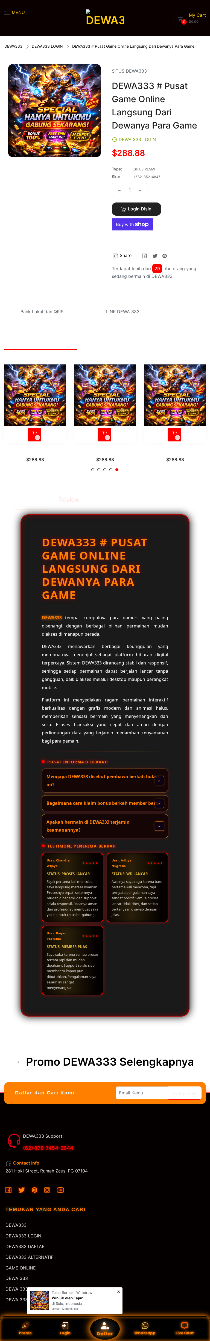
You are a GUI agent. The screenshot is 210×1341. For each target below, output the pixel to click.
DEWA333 (13, 46)
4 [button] (110, 469)
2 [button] (98, 469)
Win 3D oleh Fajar (67, 1298)
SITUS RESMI (105, 451)
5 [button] (116, 469)
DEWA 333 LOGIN (24, 1289)
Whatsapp (145, 1333)
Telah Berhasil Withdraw (72, 1292)
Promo (25, 1333)
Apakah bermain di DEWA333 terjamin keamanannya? (88, 826)
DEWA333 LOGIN (47, 46)
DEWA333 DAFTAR (25, 1246)
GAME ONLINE (20, 1268)
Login (65, 1333)
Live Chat (185, 1333)
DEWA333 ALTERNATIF (29, 1257)
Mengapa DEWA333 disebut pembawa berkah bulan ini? (102, 781)
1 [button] (92, 469)
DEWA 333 (16, 1278)
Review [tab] (68, 499)
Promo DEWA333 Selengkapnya (108, 1061)
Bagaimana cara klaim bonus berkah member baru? (103, 803)
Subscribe (185, 1093)
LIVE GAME (35, 451)
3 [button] (104, 469)
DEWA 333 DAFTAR (25, 1299)
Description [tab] (31, 499)
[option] (35, 420)
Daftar (105, 1334)
